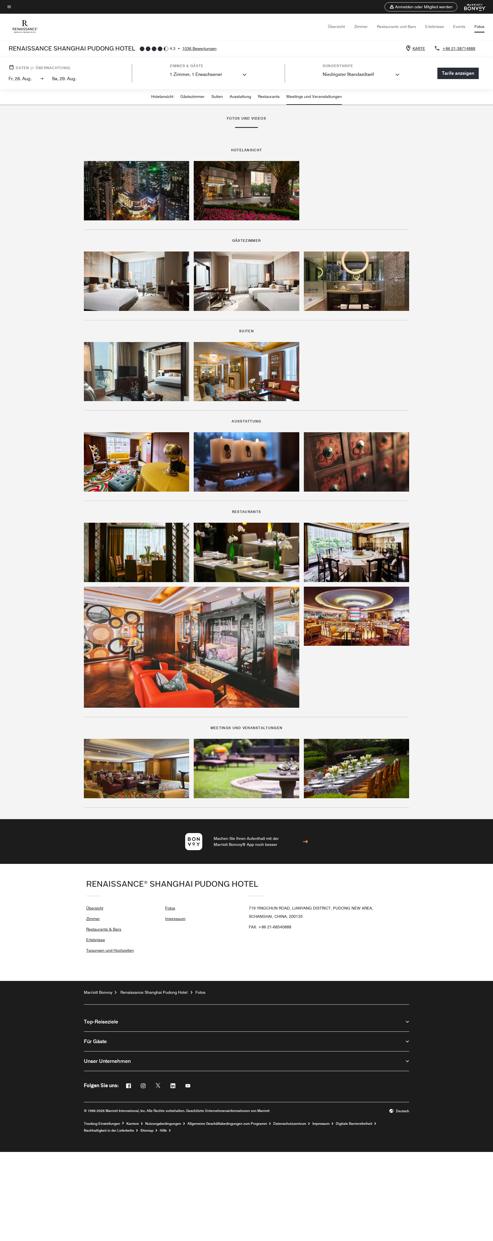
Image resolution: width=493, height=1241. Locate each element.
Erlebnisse (434, 26)
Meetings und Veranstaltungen (314, 96)
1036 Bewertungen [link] (199, 48)
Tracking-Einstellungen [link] (102, 1124)
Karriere (132, 1124)
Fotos (479, 26)
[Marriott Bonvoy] (471, 7)
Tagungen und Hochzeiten (110, 950)
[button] (421, 6)
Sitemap (146, 1131)
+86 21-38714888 (458, 48)
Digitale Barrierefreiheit (354, 1124)
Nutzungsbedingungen (163, 1124)
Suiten (217, 96)
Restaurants (269, 96)
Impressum (175, 918)
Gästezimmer (192, 96)
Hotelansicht (162, 96)
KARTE (419, 48)
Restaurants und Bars (396, 26)
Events (459, 26)
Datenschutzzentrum (289, 1124)
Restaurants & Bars (103, 929)
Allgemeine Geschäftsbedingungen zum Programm (227, 1124)
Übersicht (336, 26)
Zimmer (361, 26)
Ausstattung (240, 96)
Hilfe (163, 1131)
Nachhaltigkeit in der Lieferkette (109, 1131)
